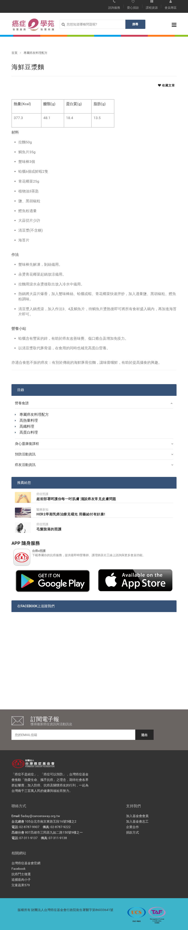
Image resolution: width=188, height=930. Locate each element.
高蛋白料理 (28, 432)
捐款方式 (132, 832)
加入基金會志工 (137, 821)
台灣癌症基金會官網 (25, 863)
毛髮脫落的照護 (48, 529)
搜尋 (135, 24)
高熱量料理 (28, 420)
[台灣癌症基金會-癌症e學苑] (33, 24)
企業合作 (132, 827)
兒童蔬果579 (20, 885)
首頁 (14, 53)
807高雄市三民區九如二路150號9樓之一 (54, 832)
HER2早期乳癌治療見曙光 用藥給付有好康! (70, 514)
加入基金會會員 (137, 816)
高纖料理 (26, 426)
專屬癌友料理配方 (35, 53)
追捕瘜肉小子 (21, 879)
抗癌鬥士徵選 (21, 874)
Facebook (18, 868)
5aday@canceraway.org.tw (40, 816)
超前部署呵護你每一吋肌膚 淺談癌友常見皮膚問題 (76, 499)
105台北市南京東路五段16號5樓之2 (50, 821)
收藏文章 (168, 85)
